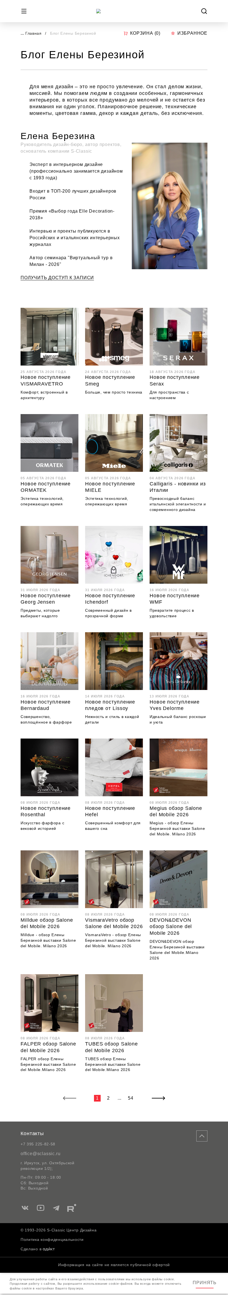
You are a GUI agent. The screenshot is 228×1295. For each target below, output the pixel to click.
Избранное (192, 33)
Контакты (32, 1133)
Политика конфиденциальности (52, 1239)
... (22, 33)
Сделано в (31, 1249)
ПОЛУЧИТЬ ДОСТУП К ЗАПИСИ (57, 277)
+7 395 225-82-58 (38, 1144)
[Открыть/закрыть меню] (24, 11)
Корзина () (145, 33)
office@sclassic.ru (40, 1153)
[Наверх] (201, 1136)
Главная (33, 33)
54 (130, 1098)
